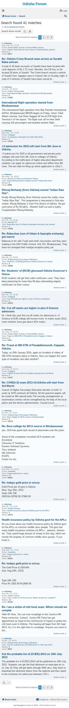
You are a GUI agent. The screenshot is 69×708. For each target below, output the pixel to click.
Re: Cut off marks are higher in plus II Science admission (30, 310)
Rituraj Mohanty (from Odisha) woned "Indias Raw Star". (30, 181)
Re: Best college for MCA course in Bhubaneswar (32, 426)
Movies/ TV (12, 222)
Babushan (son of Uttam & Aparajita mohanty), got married (31, 224)
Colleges (11, 135)
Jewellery (11, 471)
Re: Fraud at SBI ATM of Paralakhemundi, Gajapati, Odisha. (33, 347)
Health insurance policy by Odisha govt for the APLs (28, 511)
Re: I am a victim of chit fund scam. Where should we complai (34, 608)
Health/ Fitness (14, 508)
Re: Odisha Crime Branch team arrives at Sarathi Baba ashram (32, 60)
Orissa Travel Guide (16, 91)
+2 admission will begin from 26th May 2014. (25, 137)
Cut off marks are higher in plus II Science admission (28, 299)
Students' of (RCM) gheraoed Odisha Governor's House (30, 261)
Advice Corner (13, 596)
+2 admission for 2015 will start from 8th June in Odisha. (31, 148)
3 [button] (47, 37)
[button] (51, 37)
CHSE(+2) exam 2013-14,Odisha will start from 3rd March (30, 373)
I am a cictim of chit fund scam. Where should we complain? (31, 598)
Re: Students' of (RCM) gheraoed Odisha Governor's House (34, 272)
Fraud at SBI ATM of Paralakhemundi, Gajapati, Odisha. (30, 336)
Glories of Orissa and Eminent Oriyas (23, 179)
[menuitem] (63, 11)
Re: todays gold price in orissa (20, 482)
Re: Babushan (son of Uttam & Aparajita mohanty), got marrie (33, 235)
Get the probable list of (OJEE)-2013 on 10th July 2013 (29, 645)
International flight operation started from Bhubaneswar (29, 93)
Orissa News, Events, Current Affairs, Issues (26, 47)
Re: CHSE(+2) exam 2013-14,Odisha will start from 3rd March (33, 384)
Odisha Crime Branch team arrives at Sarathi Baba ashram (31, 50)
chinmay (8, 43)
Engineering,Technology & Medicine (22, 259)
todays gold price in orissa (17, 473)
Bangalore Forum (24, 705)
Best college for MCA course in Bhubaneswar (25, 417)
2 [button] (43, 37)
